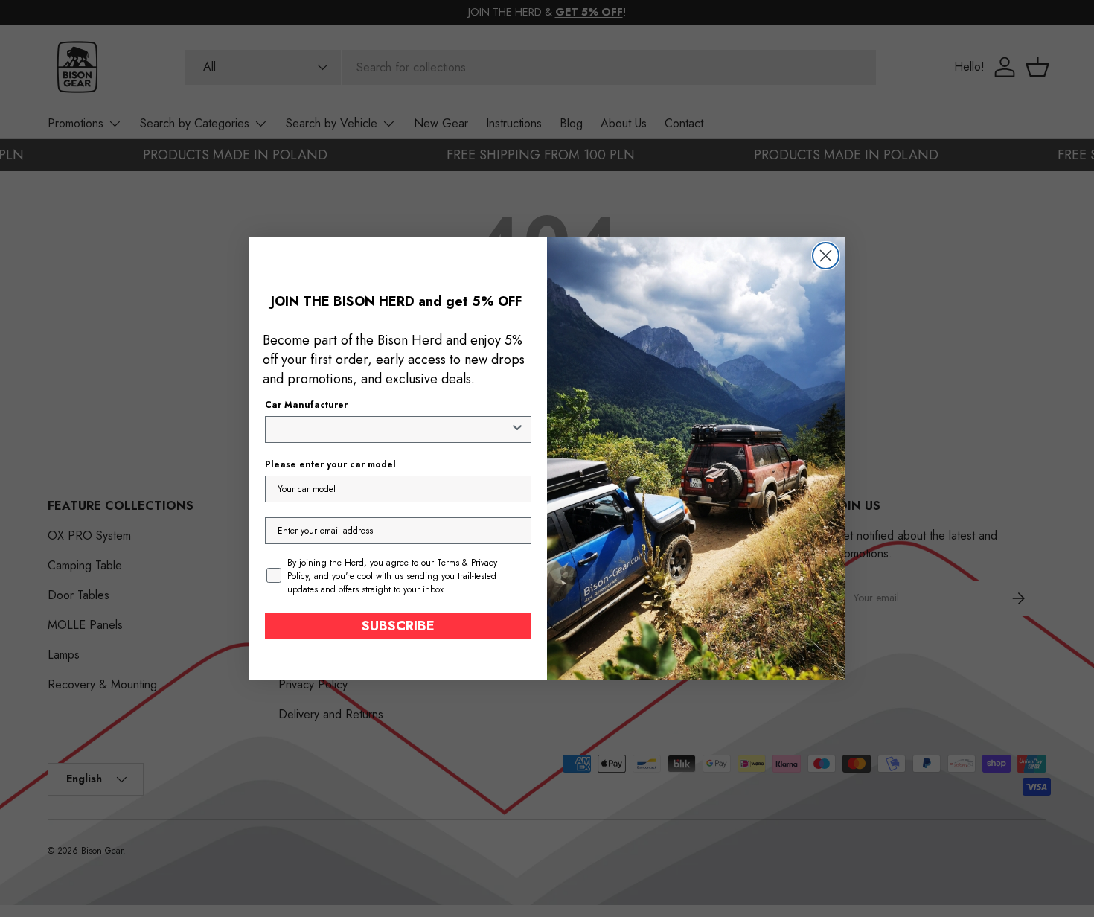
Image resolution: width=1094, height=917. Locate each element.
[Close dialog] (826, 256)
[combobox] (394, 429)
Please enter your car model (330, 464)
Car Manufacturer (306, 405)
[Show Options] (517, 429)
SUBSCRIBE (398, 626)
